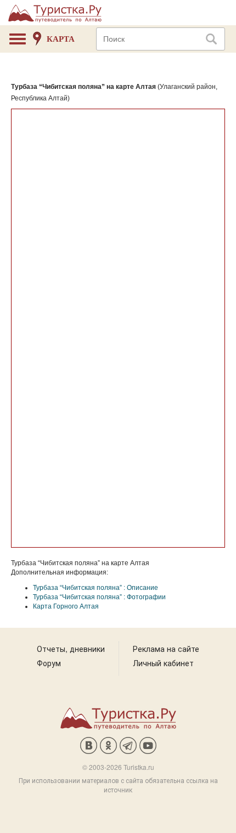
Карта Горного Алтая (66, 606)
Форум (49, 662)
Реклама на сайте (166, 648)
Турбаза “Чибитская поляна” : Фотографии (99, 597)
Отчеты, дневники (71, 648)
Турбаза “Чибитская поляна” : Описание (95, 588)
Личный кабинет (163, 662)
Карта (61, 39)
